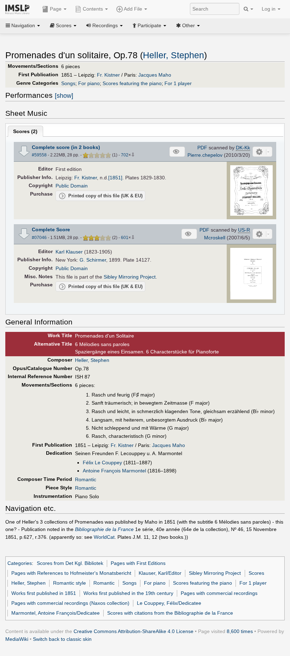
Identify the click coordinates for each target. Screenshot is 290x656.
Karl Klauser (69, 252)
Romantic (85, 479)
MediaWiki (16, 639)
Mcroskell (214, 237)
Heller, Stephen (173, 55)
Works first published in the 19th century (128, 593)
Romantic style (69, 583)
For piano (89, 83)
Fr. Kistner (108, 75)
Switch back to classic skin (62, 639)
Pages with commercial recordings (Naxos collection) (70, 603)
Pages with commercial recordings (219, 593)
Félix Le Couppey (102, 462)
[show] (64, 95)
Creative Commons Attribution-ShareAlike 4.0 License (133, 631)
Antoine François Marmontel (114, 470)
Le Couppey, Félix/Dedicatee (169, 603)
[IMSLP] (19, 9)
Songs (68, 83)
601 (124, 237)
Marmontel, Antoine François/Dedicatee (55, 613)
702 (124, 155)
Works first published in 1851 (43, 593)
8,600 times (240, 631)
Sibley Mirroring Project (130, 277)
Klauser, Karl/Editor (160, 573)
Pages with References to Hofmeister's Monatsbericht (71, 573)
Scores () (25, 131)
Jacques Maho (154, 75)
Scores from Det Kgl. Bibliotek (70, 563)
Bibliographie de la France (104, 529)
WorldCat (104, 537)
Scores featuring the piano (132, 83)
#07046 (39, 237)
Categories (19, 563)
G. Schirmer (93, 260)
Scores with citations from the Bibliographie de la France (170, 613)
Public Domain (72, 186)
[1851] (115, 177)
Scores (256, 573)
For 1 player (178, 83)
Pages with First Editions (138, 563)
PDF (202, 147)
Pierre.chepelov (204, 155)
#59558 (39, 155)
